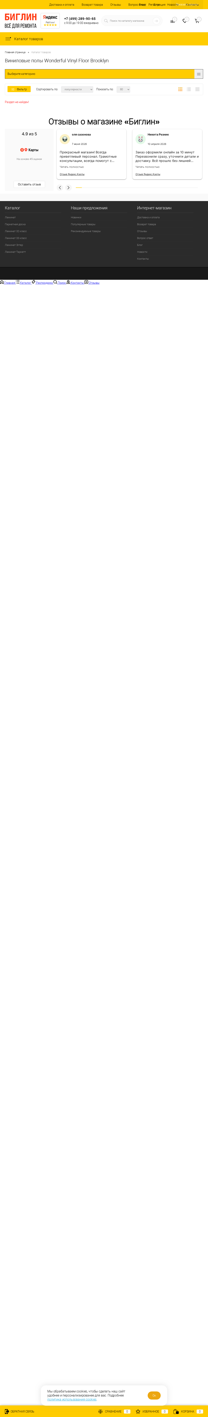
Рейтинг (50, 22)
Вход (142, 4)
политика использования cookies (71, 1399)
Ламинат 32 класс (16, 231)
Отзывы (115, 4)
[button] (60, 187)
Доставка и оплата (61, 4)
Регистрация (157, 4)
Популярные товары (83, 224)
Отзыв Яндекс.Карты (72, 174)
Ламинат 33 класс (16, 238)
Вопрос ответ (137, 4)
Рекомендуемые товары (86, 231)
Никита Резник (158, 134)
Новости (173, 4)
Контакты (192, 4)
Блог (140, 244)
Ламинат (10, 217)
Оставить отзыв (29, 184)
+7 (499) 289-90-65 (80, 18)
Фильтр (22, 89)
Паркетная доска (15, 224)
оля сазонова (81, 134)
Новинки (76, 217)
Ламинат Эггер (14, 244)
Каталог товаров (28, 39)
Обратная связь (22, 1411)
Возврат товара (92, 4)
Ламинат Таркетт (15, 251)
